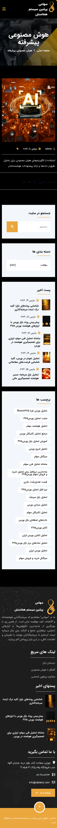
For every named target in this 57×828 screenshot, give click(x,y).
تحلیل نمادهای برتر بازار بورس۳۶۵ (29, 543)
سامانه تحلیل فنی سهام (35, 464)
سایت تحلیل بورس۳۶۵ (35, 418)
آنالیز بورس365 (39, 528)
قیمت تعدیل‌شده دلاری (35, 482)
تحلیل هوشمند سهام (36, 426)
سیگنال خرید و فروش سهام (33, 558)
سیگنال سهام (40, 456)
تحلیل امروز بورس (38, 449)
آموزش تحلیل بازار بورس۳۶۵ (32, 441)
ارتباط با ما (45, 793)
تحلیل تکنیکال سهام (37, 512)
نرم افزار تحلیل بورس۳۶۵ (34, 490)
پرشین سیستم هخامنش (23, 818)
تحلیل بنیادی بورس (37, 505)
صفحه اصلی (43, 51)
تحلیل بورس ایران (38, 551)
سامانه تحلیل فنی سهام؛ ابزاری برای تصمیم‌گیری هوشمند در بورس (24, 342)
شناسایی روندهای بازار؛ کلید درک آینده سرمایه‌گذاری (24, 307)
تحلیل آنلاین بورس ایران (34, 535)
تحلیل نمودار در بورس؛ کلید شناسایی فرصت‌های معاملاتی (24, 360)
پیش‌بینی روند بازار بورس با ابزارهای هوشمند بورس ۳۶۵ (24, 324)
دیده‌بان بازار (48, 663)
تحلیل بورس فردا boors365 (32, 411)
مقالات (44, 265)
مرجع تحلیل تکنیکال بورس (33, 434)
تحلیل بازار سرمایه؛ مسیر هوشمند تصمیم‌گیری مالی (25, 376)
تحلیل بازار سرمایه (38, 497)
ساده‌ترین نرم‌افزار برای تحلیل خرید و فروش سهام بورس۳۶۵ (29, 473)
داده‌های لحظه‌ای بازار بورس (33, 520)
